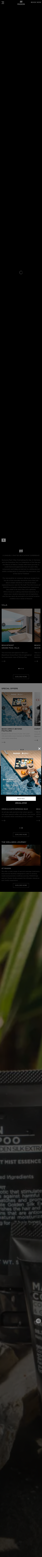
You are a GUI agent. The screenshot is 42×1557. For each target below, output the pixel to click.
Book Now (21, 798)
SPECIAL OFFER (21, 803)
